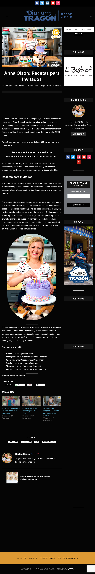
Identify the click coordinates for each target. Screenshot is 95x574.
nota (37, 442)
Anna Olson (13, 442)
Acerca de (21, 558)
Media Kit (33, 558)
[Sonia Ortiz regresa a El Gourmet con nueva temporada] (11, 401)
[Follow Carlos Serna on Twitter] (35, 454)
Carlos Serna (18, 85)
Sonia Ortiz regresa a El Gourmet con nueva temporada (11, 410)
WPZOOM (71, 569)
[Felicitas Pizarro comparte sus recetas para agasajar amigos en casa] (52, 401)
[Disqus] (32, 519)
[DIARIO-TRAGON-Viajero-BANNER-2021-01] (78, 228)
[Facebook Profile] (32, 454)
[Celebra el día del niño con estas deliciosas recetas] (12, 477)
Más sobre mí (78, 134)
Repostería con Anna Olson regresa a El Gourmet (30, 410)
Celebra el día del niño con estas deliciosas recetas (35, 477)
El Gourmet (26, 442)
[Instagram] (38, 454)
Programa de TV (49, 442)
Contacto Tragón (47, 558)
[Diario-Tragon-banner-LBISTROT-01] (78, 58)
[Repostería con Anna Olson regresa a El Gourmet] (31, 401)
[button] (7, 16)
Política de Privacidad (68, 558)
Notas (58, 85)
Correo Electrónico (78, 191)
